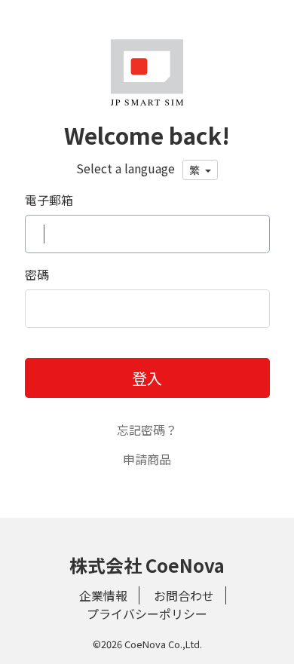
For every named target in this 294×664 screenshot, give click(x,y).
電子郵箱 (49, 200)
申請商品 (147, 459)
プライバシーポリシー (147, 613)
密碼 (37, 274)
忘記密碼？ (147, 430)
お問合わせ (184, 595)
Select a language (125, 168)
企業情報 (103, 595)
